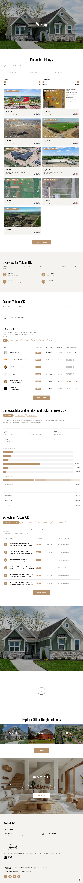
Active (35, 340)
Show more (41, 398)
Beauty (43, 340)
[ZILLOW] (10, 876)
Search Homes (41, 242)
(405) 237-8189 (51, 835)
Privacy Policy (25, 871)
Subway (12, 387)
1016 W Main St (15, 389)
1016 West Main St (15, 382)
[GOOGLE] (5, 876)
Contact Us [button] (41, 795)
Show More (41, 592)
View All (41, 750)
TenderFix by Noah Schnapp (18, 360)
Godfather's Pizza (15, 380)
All (6, 340)
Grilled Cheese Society (16, 367)
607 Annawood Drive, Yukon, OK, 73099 (20, 576)
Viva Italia (12, 374)
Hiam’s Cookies (14, 352)
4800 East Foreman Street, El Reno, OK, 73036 (22, 561)
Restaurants (15, 340)
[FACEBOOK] (14, 876)
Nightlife (52, 340)
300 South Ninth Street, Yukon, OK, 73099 (21, 553)
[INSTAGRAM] (18, 876)
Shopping (26, 340)
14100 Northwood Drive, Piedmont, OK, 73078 (22, 568)
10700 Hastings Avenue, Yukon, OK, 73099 (21, 584)
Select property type (11, 72)
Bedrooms (58, 72)
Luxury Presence (45, 868)
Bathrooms (33, 72)
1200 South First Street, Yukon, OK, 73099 (21, 545)
